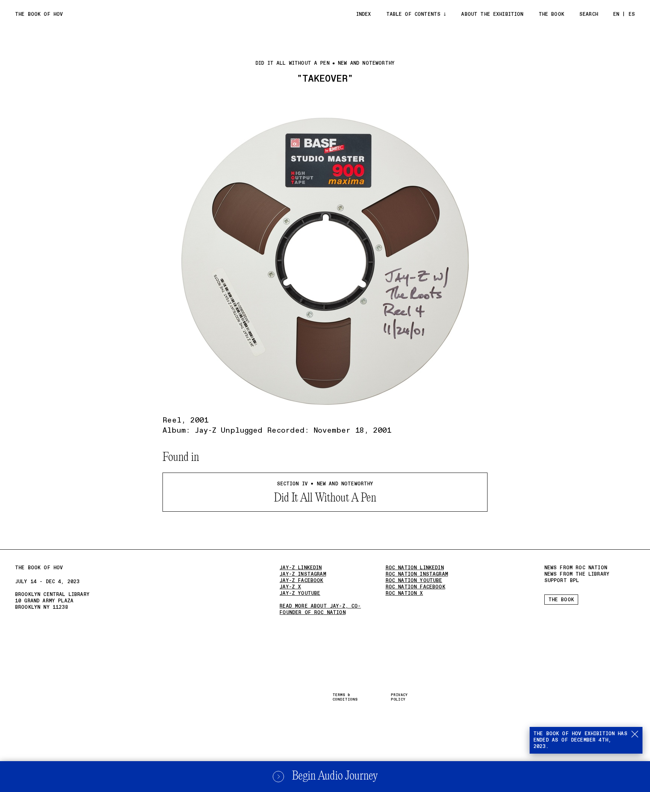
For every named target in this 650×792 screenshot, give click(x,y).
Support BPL (561, 581)
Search (588, 14)
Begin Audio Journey (335, 776)
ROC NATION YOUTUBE (414, 581)
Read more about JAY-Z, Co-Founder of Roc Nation (320, 609)
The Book (551, 14)
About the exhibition (492, 14)
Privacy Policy (399, 697)
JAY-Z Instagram (302, 574)
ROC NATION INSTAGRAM (417, 574)
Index (363, 14)
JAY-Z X (290, 587)
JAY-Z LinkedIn (300, 568)
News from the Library (576, 574)
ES (632, 14)
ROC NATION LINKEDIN (415, 568)
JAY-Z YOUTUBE (299, 593)
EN (616, 14)
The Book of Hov (39, 14)
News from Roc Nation (575, 568)
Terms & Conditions (345, 697)
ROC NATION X (404, 593)
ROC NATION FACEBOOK (415, 587)
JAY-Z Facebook (301, 581)
